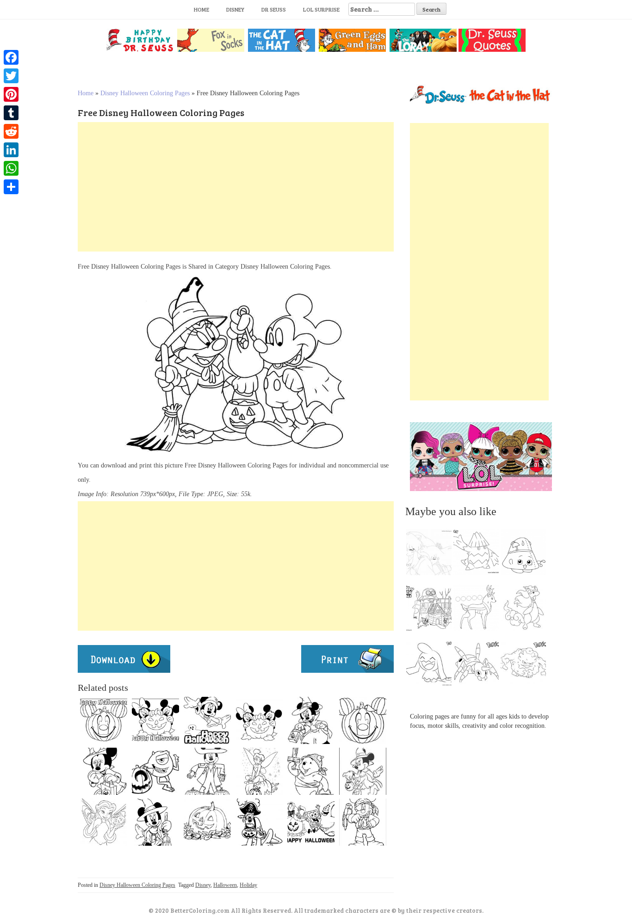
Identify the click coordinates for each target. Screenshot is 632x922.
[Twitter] (11, 76)
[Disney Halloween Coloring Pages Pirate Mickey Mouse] (362, 822)
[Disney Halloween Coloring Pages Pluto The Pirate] (259, 822)
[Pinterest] (11, 94)
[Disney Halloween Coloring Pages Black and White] (155, 720)
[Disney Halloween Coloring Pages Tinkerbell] (259, 771)
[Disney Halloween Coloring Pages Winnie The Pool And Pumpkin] (310, 771)
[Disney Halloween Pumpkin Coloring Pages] (207, 822)
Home (201, 9)
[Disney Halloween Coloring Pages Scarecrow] (207, 771)
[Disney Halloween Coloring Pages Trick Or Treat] (310, 720)
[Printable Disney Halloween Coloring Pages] (362, 771)
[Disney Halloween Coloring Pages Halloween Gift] (103, 771)
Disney (235, 9)
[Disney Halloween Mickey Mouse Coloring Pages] (207, 720)
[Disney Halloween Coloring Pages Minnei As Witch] (155, 822)
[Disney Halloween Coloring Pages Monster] (155, 771)
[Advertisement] (236, 187)
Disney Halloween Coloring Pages (145, 93)
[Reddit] (11, 131)
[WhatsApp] (11, 168)
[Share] (11, 187)
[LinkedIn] (11, 150)
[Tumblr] (11, 113)
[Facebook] (11, 57)
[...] (431, 554)
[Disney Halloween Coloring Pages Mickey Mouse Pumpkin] (103, 720)
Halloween (225, 885)
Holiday (248, 885)
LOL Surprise (321, 9)
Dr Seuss (273, 9)
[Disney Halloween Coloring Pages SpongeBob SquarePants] (310, 822)
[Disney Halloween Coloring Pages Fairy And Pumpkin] (103, 822)
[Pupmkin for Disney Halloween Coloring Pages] (362, 720)
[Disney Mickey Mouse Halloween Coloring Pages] (259, 720)
